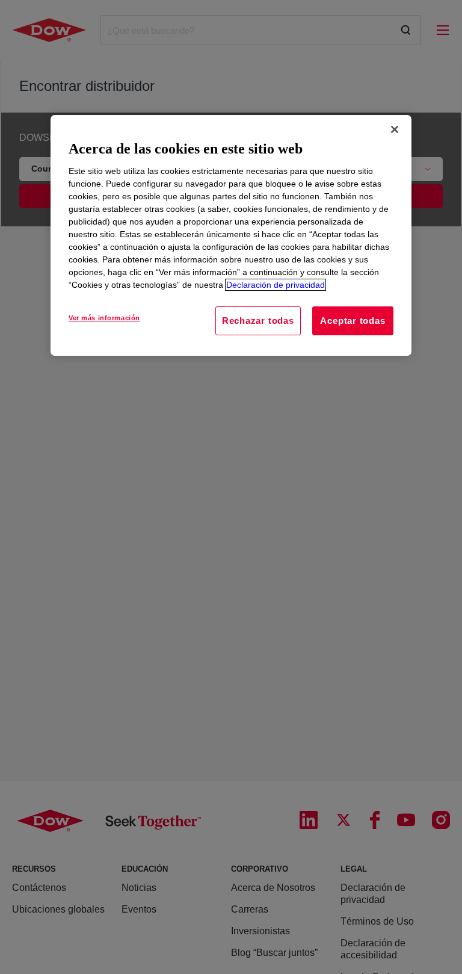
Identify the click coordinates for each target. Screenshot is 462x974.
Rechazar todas (258, 320)
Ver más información (104, 317)
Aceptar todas (352, 320)
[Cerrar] (394, 129)
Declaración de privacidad (275, 285)
